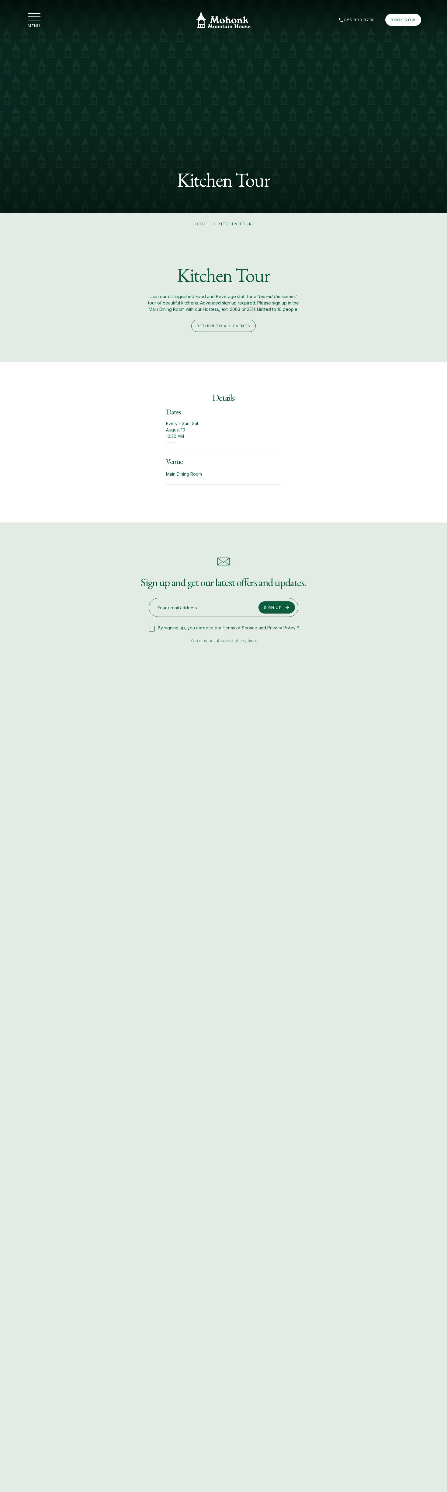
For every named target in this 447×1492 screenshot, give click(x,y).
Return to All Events (224, 326)
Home (201, 224)
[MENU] (34, 17)
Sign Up (273, 607)
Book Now (403, 20)
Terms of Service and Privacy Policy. (259, 627)
